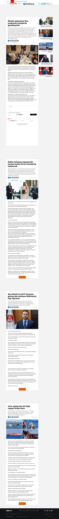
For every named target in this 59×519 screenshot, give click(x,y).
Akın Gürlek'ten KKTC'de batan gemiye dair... (20, 1)
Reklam (12, 516)
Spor (31, 510)
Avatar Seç (20, 114)
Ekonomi (27, 510)
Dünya (24, 510)
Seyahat (37, 510)
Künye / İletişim (8, 516)
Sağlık (34, 510)
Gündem (12, 1)
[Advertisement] (22, 136)
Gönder (33, 114)
